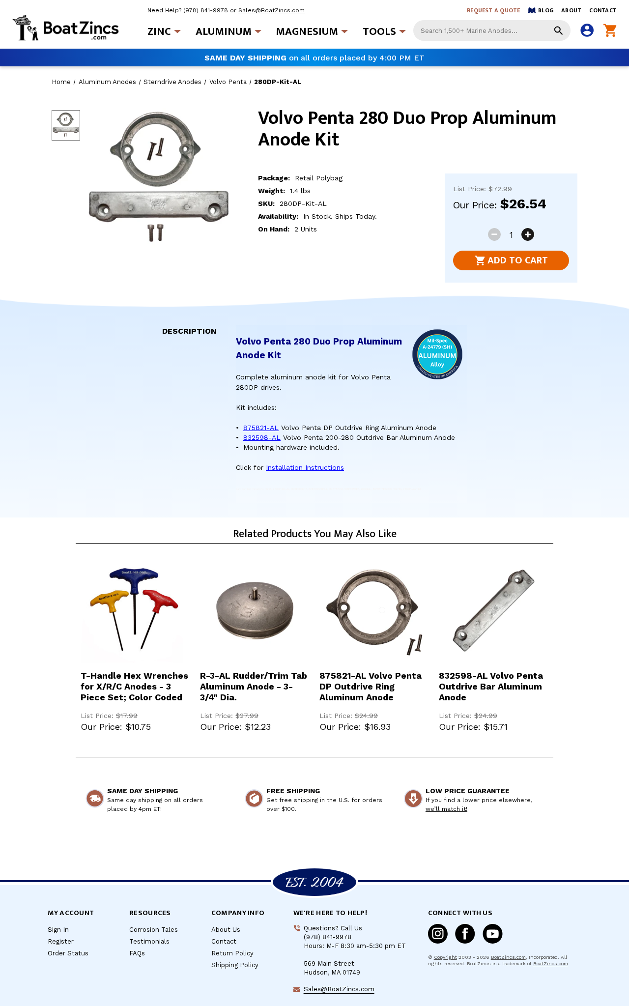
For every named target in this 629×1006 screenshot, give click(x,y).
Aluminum (224, 32)
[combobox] (492, 30)
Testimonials (149, 941)
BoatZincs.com (508, 957)
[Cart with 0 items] (610, 31)
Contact (603, 10)
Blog (545, 10)
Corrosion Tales (153, 929)
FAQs (137, 953)
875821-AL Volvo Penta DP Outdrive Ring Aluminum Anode (370, 686)
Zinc (159, 32)
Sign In (58, 929)
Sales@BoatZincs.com (271, 10)
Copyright (445, 957)
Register (61, 941)
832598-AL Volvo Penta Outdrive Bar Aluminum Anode (491, 686)
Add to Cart (517, 260)
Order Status (68, 953)
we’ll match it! (446, 808)
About (571, 10)
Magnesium (307, 32)
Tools (379, 32)
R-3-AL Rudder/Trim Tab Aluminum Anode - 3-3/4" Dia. (253, 686)
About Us (225, 929)
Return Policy (232, 953)
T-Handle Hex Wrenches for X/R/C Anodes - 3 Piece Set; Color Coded (134, 686)
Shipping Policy (234, 965)
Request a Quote (493, 10)
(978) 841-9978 (205, 10)
